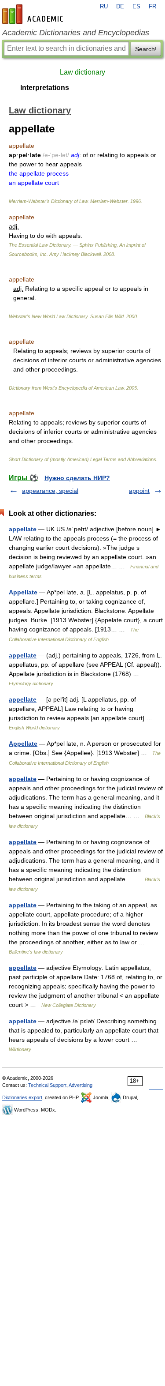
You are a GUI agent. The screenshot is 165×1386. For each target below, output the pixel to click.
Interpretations (44, 87)
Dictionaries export (22, 1097)
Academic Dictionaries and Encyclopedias (75, 32)
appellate (23, 529)
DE (120, 7)
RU (104, 7)
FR (152, 7)
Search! (146, 49)
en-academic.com (34, 14)
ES (136, 7)
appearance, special (50, 490)
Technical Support (47, 1085)
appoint (139, 490)
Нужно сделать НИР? (77, 477)
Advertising (80, 1085)
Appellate (23, 592)
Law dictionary (82, 72)
